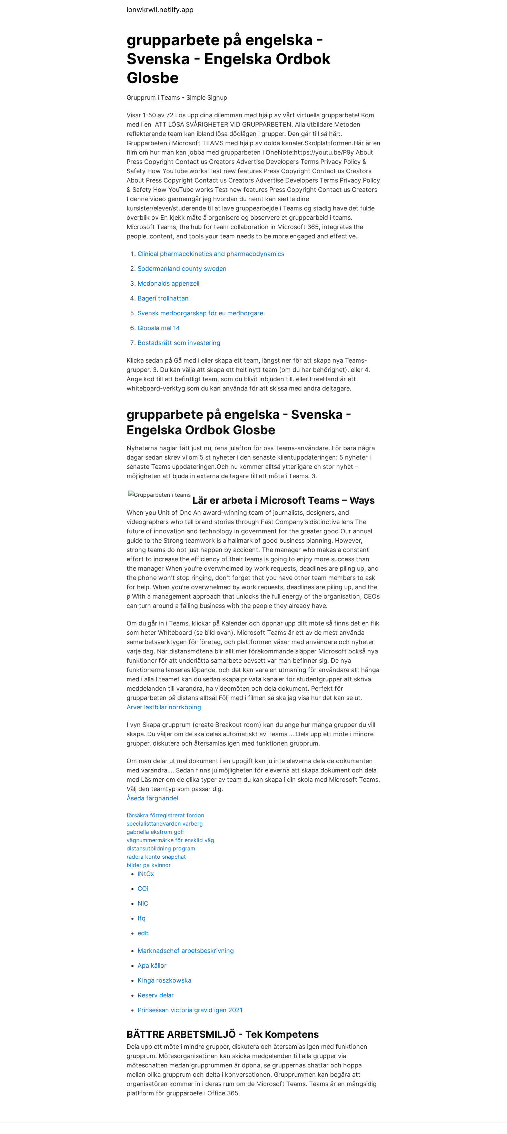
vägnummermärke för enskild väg (170, 840)
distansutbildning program (161, 848)
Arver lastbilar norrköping (164, 707)
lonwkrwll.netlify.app (160, 9)
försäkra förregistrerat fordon (165, 815)
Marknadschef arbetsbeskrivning (186, 950)
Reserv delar (156, 995)
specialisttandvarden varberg (165, 823)
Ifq (142, 918)
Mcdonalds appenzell (168, 283)
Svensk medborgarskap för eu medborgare (200, 313)
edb (143, 933)
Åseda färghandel (152, 798)
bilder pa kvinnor (149, 864)
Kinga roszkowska (164, 980)
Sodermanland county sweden (182, 268)
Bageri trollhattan (163, 298)
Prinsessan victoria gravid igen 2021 (190, 1010)
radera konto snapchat (156, 856)
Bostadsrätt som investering (179, 342)
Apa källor (152, 965)
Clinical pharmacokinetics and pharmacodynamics (211, 253)
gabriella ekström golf (155, 831)
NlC (143, 903)
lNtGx (146, 873)
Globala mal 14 (159, 328)
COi (143, 888)
